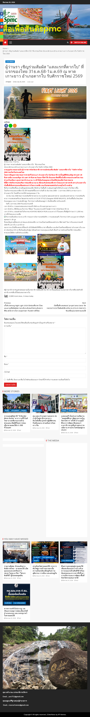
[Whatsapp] (1, 36)
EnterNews (51, 714)
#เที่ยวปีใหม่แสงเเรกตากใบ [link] (20, 292)
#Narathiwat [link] (55, 290)
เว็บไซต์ (7, 372)
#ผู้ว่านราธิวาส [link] (9, 290)
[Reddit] (1, 20)
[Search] (67, 42)
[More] (15, 126)
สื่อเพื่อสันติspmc (32, 28)
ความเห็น (8, 326)
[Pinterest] (1, 26)
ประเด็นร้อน (37, 557)
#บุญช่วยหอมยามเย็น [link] (22, 290)
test (20, 430)
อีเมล (6, 364)
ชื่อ (5, 356)
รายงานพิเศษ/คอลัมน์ (10, 560)
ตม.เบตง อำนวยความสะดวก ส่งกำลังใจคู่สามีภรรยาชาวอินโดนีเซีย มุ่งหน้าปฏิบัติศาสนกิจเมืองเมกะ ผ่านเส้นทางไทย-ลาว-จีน (45, 420)
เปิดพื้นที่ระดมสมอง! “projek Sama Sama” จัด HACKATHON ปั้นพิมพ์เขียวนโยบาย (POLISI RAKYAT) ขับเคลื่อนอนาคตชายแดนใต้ (66, 307)
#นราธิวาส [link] (47, 290)
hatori (9, 82)
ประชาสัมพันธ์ (10, 61)
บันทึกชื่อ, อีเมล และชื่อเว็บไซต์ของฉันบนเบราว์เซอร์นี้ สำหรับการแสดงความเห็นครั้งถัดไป (38, 380)
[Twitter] (1, 17)
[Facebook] (6, 126)
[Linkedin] (1, 23)
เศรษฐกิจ (23, 410)
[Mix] (1, 33)
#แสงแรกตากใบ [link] (66, 290)
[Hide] (1, 43)
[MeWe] (1, 30)
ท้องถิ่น (7, 410)
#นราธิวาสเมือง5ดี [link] (36, 290)
